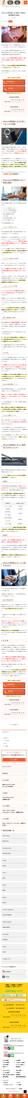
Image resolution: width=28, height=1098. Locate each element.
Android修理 (6, 1062)
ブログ (5, 743)
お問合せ (18, 1072)
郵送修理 (5, 773)
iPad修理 (18, 1060)
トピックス (5, 1080)
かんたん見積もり (14, 759)
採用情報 (18, 1074)
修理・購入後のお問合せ (9, 1074)
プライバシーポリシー (11, 1088)
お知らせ (6, 738)
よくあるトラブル (8, 1084)
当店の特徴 (18, 1070)
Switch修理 (5, 1064)
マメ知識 (6, 746)
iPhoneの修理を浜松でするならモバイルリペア (15, 172)
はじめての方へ (7, 766)
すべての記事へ (14, 724)
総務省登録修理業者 (21, 1076)
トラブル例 (6, 740)
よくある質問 (6, 1072)
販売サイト (5, 1066)
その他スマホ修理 (20, 1062)
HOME (20, 1088)
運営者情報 (5, 1076)
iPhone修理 (6, 1060)
